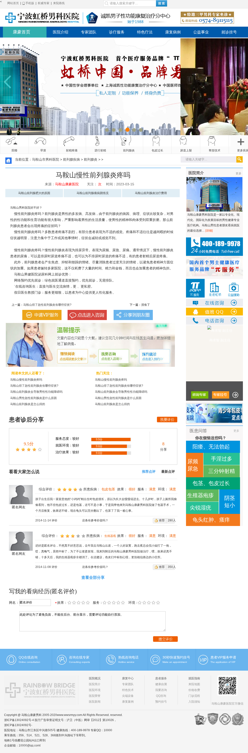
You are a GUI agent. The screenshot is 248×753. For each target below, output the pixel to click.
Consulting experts (79, 662)
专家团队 (88, 32)
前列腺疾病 (71, 159)
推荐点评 (148, 471)
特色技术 (128, 690)
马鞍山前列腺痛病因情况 (92, 193)
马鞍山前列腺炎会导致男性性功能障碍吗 (36, 391)
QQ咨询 (161, 696)
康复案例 (128, 701)
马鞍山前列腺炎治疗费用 (151, 193)
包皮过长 (157, 150)
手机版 (29, 3)
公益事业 (201, 32)
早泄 (43, 150)
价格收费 (194, 690)
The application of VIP (222, 662)
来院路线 (59, 3)
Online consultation (29, 662)
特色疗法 (145, 32)
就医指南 (194, 678)
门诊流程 (194, 696)
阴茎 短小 (229, 501)
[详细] (209, 230)
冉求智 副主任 (198, 340)
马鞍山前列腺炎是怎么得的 (27, 404)
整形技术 (214, 150)
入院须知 (194, 701)
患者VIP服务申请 (223, 657)
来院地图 (194, 684)
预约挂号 (161, 701)
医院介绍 (60, 32)
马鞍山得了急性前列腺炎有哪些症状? (47, 304)
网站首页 (13, 3)
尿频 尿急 (192, 465)
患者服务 (161, 678)
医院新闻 (95, 701)
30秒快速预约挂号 (176, 657)
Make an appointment (175, 662)
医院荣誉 (95, 696)
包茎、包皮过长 (211, 483)
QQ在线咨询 (28, 657)
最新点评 (168, 471)
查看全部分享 (93, 577)
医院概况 (95, 678)
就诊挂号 (229, 32)
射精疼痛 (72, 150)
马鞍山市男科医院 (45, 159)
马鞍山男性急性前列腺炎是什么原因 (33, 398)
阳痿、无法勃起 (211, 447)
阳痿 (14, 150)
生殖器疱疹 (200, 495)
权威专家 (43, 3)
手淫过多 (221, 459)
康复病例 (173, 32)
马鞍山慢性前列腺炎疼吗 (26, 379)
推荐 (162, 520)
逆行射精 (100, 150)
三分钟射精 (221, 471)
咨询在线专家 (79, 657)
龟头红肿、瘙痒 (211, 520)
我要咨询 (161, 690)
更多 (238, 173)
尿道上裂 (186, 150)
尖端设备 (128, 696)
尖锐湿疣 (200, 508)
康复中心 (128, 678)
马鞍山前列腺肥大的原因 (34, 193)
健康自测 (161, 684)
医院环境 (95, 690)
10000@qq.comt (29, 745)
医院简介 (95, 684)
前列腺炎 (129, 150)
